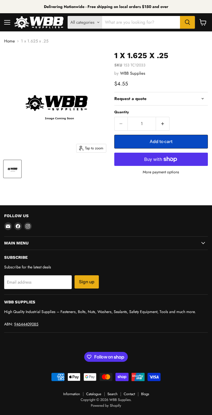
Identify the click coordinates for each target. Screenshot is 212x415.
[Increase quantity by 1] (162, 124)
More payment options (161, 172)
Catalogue (93, 394)
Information (71, 394)
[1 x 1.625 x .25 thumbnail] (12, 169)
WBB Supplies (132, 73)
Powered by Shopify (106, 405)
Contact (129, 394)
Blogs (145, 394)
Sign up (86, 281)
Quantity (121, 112)
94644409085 (26, 324)
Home (9, 41)
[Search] (187, 22)
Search (112, 394)
